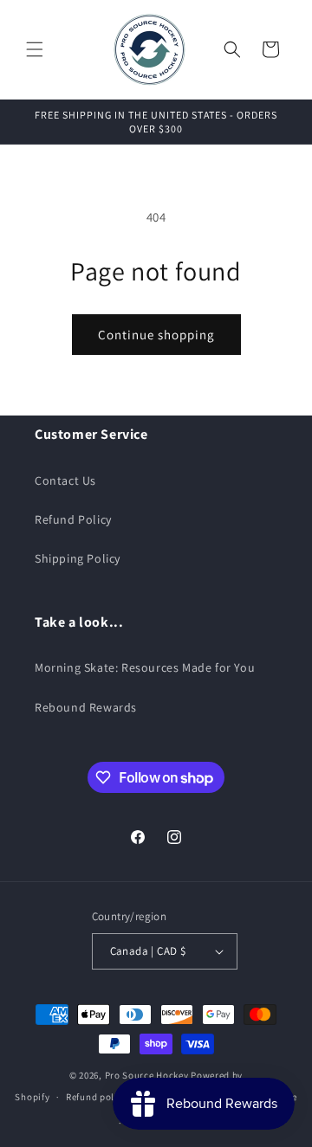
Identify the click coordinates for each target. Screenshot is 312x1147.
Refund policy (96, 1097)
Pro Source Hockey (147, 1075)
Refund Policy (73, 519)
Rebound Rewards (86, 707)
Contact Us (65, 480)
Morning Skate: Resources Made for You (145, 667)
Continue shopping (156, 334)
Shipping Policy (77, 558)
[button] (35, 49)
